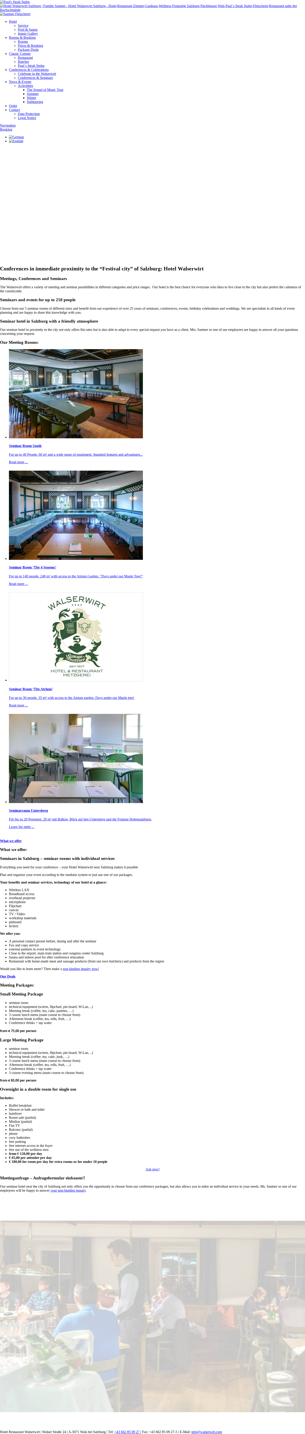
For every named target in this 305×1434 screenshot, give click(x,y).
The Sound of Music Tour (45, 90)
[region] (152, 193)
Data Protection (29, 114)
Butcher (23, 62)
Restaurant (25, 58)
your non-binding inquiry (68, 1190)
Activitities (25, 86)
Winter (31, 98)
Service (23, 25)
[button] (152, 229)
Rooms (23, 41)
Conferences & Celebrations (29, 70)
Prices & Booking (30, 45)
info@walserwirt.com (206, 1432)
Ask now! (153, 1169)
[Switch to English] (16, 141)
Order (13, 106)
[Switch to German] (16, 137)
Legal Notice (27, 118)
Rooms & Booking (22, 37)
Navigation (8, 125)
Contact (14, 110)
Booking (6, 129)
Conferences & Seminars (35, 78)
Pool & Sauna (28, 29)
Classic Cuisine (20, 54)
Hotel (13, 21)
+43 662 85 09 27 (127, 1432)
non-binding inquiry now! (81, 969)
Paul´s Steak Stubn (31, 66)
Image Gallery (28, 33)
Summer (33, 94)
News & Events (20, 82)
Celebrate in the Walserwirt (37, 74)
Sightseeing (35, 102)
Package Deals (28, 50)
